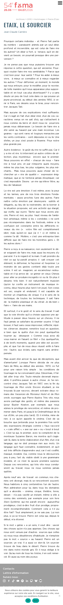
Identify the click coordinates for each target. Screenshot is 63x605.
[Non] (59, 595)
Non (36, 600)
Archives (20, 19)
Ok (28, 600)
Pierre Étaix (53, 19)
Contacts (8, 568)
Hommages (39, 19)
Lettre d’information (16, 572)
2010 (29, 19)
